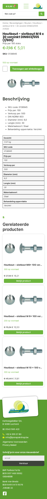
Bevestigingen (16, 23)
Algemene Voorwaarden (15, 441)
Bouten (28, 23)
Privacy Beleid (9, 445)
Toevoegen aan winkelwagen (27, 68)
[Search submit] (41, 14)
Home (5, 23)
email (5, 454)
